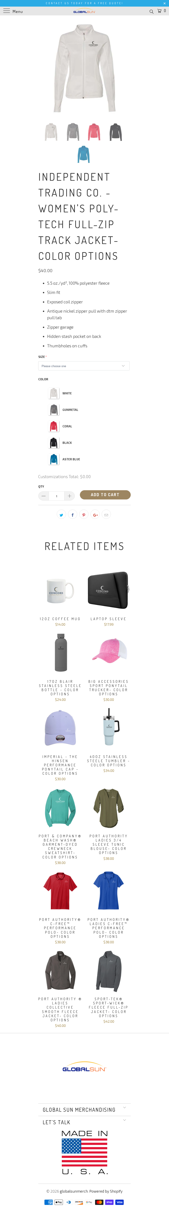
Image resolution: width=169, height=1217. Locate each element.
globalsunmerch (74, 1191)
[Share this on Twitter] (61, 514)
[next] (126, 68)
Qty (41, 486)
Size (41, 357)
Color (43, 379)
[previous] (43, 68)
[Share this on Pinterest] (83, 514)
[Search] (151, 11)
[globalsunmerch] (84, 11)
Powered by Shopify (106, 1191)
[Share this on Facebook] (72, 514)
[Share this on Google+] (95, 514)
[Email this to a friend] (106, 514)
